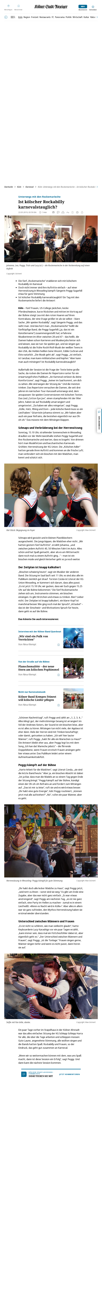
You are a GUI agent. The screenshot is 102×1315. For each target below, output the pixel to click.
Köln (19, 186)
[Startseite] (51, 7)
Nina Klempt (29, 644)
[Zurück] (6, 17)
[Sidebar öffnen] (13, 17)
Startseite (8, 186)
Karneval (30, 186)
